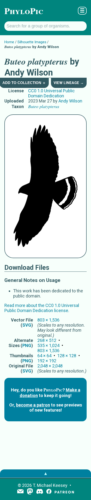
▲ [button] (45, 473)
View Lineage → (69, 83)
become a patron (33, 404)
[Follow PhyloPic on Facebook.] (48, 492)
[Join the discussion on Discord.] (39, 492)
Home (9, 42)
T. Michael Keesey (50, 485)
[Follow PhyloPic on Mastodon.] (30, 491)
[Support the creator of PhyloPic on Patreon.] (64, 491)
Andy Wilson (70, 100)
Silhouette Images (31, 42)
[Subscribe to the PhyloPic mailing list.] (20, 492)
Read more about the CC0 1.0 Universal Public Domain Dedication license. (41, 308)
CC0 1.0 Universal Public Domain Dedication (51, 93)
